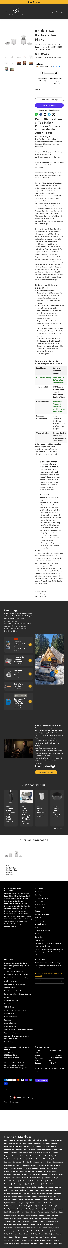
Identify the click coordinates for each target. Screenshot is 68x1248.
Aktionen (38, 917)
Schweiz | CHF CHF (23, 1097)
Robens (20, 1215)
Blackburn (28, 1146)
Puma (40, 1212)
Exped (49, 1162)
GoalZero (31, 1171)
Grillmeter (8, 1174)
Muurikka (49, 1193)
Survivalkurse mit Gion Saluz (14, 971)
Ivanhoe (7, 1184)
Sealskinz (45, 1218)
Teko (33, 1231)
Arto (6, 1143)
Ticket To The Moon (11, 1234)
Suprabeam (18, 1228)
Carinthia (30, 1153)
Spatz (57, 1221)
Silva (20, 1221)
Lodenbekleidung (10, 1023)
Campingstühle (9, 1013)
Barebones (38, 1143)
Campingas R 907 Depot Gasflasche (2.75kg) (19, 702)
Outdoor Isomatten (10, 981)
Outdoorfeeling (24, 1206)
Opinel (57, 1200)
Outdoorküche (40, 908)
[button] (6, 12)
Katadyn (46, 1184)
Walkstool (53, 1237)
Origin (21, 1203)
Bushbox (32, 1150)
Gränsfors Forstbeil (18, 685)
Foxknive (27, 1168)
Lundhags (22, 1190)
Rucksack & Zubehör (42, 914)
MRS (37, 1190)
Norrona (7, 1200)
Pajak (55, 1206)
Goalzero (39, 1171)
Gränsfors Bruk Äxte (11, 1000)
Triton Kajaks (49, 1234)
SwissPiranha (41, 1228)
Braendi (47, 1146)
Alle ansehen (58, 829)
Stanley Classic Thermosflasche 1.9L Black (10, 813)
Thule (54, 1231)
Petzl (6, 1212)
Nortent (6, 997)
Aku (25, 1140)
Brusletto (19, 1150)
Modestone (35, 1193)
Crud (6, 1159)
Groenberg (17, 1174)
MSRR (47, 1190)
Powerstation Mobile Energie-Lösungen (17, 994)
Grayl (54, 1171)
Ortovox (47, 1203)
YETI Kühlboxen (9, 1007)
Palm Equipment (10, 1209)
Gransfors (47, 1171)
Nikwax (20, 1196)
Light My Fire (9, 1190)
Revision (14, 1215)
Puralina (47, 1212)
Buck (26, 1150)
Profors (34, 1212)
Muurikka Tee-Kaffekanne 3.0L (20, 672)
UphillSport (18, 1237)
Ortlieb (40, 1203)
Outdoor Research (10, 1206)
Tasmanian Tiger (24, 1231)
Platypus (20, 1212)
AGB (36, 927)
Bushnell (55, 1150)
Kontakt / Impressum (42, 921)
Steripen (33, 1225)
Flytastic (19, 1168)
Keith (52, 1184)
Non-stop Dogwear (31, 1196)
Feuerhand (8, 1165)
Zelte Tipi (38, 895)
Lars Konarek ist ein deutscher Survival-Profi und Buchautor (17, 1037)
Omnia (51, 1200)
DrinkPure (31, 1159)
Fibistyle (16, 1165)
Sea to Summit (28, 1218)
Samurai (55, 1215)
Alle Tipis (38, 934)
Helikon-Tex (46, 1174)
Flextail (12, 1168)
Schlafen (38, 911)
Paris (31, 1209)
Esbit (36, 1162)
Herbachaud (16, 1178)
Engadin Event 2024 (11, 1042)
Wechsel (24, 1240)
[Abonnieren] (62, 981)
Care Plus (22, 1153)
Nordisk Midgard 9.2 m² (19, 643)
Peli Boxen (38, 1209)
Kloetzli (28, 1187)
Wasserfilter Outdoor (11, 1004)
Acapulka (12, 1140)
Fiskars (40, 1165)
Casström (38, 1153)
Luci (16, 1190)
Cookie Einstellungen (11, 1102)
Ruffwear (42, 1215)
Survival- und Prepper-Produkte (15, 1010)
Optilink (7, 1203)
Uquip (25, 1237)
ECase (45, 1159)
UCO (6, 1237)
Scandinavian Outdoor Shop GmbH (16, 1048)
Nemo (14, 1196)
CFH (61, 1150)
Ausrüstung (39, 901)
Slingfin (35, 1221)
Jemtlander (15, 1184)
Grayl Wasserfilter (10, 1026)
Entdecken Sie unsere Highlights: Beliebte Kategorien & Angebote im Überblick (16, 965)
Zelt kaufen (38, 937)
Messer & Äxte (40, 905)
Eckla (24, 1162)
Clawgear (46, 1153)
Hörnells (50, 1181)
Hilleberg (40, 1178)
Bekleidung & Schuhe (42, 898)
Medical (27, 1193)
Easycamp (16, 1162)
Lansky (40, 1187)
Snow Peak (49, 1221)
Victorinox (38, 1237)
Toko (21, 1234)
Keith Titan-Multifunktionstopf (41, 811)
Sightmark (8, 1221)
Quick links (9, 959)
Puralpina (54, 1212)
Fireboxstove (25, 1165)
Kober (34, 1187)
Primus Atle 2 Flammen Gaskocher (20, 659)
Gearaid (23, 1171)
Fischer (34, 1165)
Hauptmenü (40, 888)
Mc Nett (7, 1193)
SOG (49, 1215)
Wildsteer (56, 1240)
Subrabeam (8, 1228)
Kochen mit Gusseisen (11, 1033)
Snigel (41, 1221)
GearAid (16, 1171)
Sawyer (19, 1218)
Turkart (58, 1234)
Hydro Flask (40, 1181)
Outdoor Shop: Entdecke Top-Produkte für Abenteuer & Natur (48, 944)
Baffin (30, 1143)
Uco (10, 1237)
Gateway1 (7, 1171)
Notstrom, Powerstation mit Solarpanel (17, 978)
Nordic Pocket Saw (46, 1196)
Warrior (7, 1240)
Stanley (26, 1225)
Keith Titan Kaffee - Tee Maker (11, 870)
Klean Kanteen (19, 1187)
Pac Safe (41, 1206)
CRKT (6, 1153)
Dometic (23, 1159)
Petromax (7, 1020)
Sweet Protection (30, 1228)
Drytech (39, 1159)
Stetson (40, 1225)
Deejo (16, 1159)
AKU (6, 1140)
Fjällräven (57, 1165)
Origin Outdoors (31, 1203)
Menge (37, 89)
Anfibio (46, 1140)
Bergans (46, 1143)
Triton (41, 1234)
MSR (41, 1190)
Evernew (43, 1162)
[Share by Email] (45, 115)
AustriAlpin (13, 1143)
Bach (25, 1143)
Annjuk (52, 1140)
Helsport (7, 1178)
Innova (56, 1181)
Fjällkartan (48, 1165)
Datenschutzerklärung (42, 930)
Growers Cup (27, 1174)
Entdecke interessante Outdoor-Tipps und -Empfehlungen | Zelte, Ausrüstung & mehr (49, 951)
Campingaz (14, 1153)
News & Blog (39, 940)
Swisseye (51, 1228)
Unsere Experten (40, 924)
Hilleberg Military (51, 1178)
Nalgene (7, 1196)
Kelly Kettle (8, 1187)
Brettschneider (9, 1150)
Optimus (14, 1203)
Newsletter (40, 959)
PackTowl (48, 1206)
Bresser (54, 1146)
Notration (38, 1200)
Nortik (21, 1200)
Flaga (6, 1168)
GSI (47, 1168)
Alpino (39, 1140)
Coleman (15, 1156)
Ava (20, 1143)
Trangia (27, 1234)
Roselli (27, 1215)
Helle (61, 1174)
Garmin (53, 1168)
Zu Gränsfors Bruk (46, 772)
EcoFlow (30, 1162)
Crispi (57, 1156)
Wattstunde (15, 1240)
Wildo (49, 1240)
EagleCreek (53, 1159)
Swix (57, 1228)
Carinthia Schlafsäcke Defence (14, 991)
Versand (45, 57)
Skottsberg (27, 1221)
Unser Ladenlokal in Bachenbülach (13, 889)
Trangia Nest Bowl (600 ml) (57, 811)
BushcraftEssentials (43, 1150)
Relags (6, 1215)
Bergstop (53, 1143)
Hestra (32, 1178)
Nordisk (57, 1196)
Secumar (54, 1218)
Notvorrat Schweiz (10, 1017)
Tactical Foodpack (10, 1231)
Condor (35, 1156)
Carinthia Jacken (9, 988)
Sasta (6, 1218)
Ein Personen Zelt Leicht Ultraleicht (16, 974)
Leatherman (49, 1187)
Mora (42, 1193)
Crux (11, 1159)
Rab (60, 1212)
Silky (15, 1221)
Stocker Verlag (49, 1225)
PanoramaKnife (22, 1209)
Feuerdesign (57, 1162)
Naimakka (57, 1193)
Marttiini (53, 1190)
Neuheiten (38, 892)
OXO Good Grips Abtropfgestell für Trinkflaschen (26, 814)
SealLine (38, 1218)
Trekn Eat (34, 1234)
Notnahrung (29, 1200)
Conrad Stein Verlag (46, 1156)
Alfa (30, 1140)
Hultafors (23, 1181)
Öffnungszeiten (42, 1047)
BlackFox (19, 1146)
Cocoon (54, 1153)
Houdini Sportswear (11, 1181)
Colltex (22, 1156)
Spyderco (7, 1225)
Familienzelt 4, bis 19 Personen (15, 984)
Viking (45, 1237)
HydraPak (31, 1181)
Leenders (57, 1187)
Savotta (12, 1218)
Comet (28, 1156)
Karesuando (37, 1184)
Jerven (23, 1184)
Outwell (33, 1206)
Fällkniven (35, 1168)
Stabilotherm (17, 1225)
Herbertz (25, 1178)
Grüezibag (37, 1174)
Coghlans (7, 1156)
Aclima (19, 1140)
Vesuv (31, 1237)
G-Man (42, 1168)
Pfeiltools (12, 1212)
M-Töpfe (31, 1190)
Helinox (55, 1174)
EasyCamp (8, 1162)
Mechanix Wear (17, 1193)
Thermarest (46, 1231)
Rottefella (34, 1215)
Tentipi (38, 1231)
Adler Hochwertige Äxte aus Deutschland (18, 1030)
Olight (45, 1200)
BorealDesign (38, 1146)
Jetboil (29, 1184)
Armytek (60, 1140)
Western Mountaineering (37, 1240)
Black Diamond (9, 1146)
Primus (27, 1212)
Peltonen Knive (49, 1209)
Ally (34, 1140)
